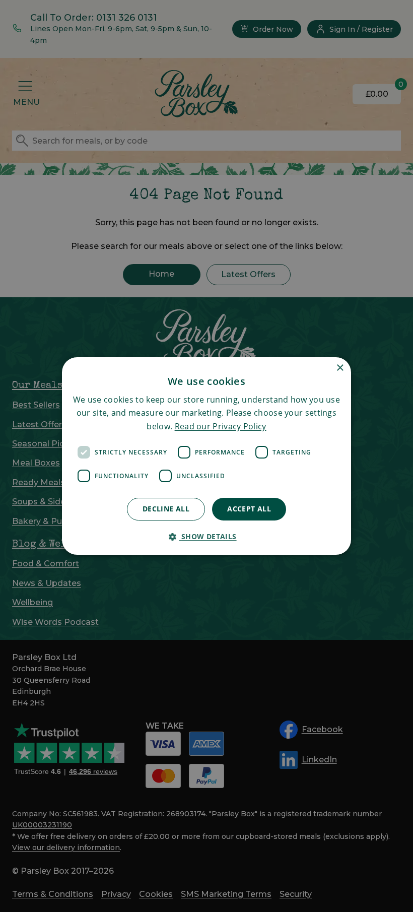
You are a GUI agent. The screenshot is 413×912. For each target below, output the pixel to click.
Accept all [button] (249, 508)
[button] (206, 536)
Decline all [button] (166, 508)
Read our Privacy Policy (220, 426)
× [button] (339, 368)
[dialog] (206, 456)
